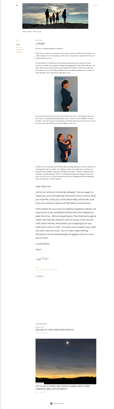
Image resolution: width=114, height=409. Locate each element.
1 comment (43, 392)
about (30, 31)
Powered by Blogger (58, 403)
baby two (19, 47)
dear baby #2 (20, 50)
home (24, 31)
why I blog (37, 31)
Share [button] (18, 40)
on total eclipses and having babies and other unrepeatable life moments (63, 387)
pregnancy (19, 52)
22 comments (43, 333)
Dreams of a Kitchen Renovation (54, 329)
